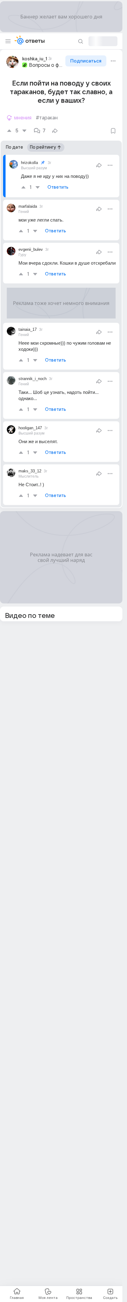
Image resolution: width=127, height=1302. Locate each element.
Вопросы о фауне (46, 65)
